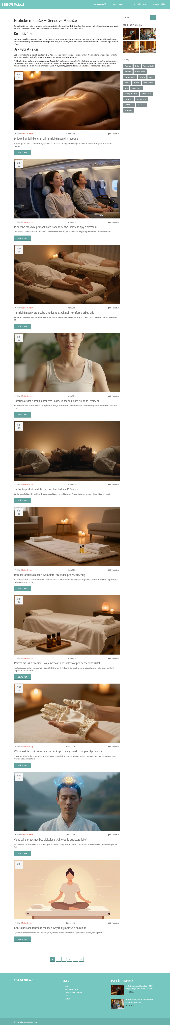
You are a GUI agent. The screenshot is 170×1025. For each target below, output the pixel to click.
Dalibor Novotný (27, 134)
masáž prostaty (148, 83)
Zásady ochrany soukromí (73, 992)
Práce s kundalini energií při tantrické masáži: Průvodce (46, 138)
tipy (126, 88)
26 (81, 959)
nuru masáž (129, 110)
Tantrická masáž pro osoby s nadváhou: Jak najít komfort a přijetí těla (54, 312)
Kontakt (67, 999)
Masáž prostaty (120, 4)
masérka (136, 83)
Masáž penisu (140, 4)
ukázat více (22, 152)
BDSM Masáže (159, 4)
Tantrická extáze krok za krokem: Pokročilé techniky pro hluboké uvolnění (56, 400)
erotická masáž (140, 71)
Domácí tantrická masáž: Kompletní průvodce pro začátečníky (49, 574)
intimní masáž (146, 94)
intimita (142, 77)
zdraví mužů (141, 105)
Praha (137, 66)
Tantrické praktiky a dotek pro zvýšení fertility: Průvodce (46, 489)
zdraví (151, 77)
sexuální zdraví (141, 99)
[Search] (153, 17)
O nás (66, 986)
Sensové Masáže (13, 4)
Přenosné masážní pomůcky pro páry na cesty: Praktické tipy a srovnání (55, 227)
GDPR (67, 996)
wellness (128, 71)
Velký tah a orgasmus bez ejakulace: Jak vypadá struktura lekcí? (51, 839)
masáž (127, 83)
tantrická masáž (148, 66)
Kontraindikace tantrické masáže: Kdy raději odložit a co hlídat (50, 927)
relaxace (128, 66)
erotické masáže (130, 77)
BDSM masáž (129, 105)
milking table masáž (131, 94)
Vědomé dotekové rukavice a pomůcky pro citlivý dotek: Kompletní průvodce (58, 751)
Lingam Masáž (99, 4)
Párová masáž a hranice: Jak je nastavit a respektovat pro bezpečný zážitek (57, 663)
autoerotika (128, 99)
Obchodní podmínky (71, 989)
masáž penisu (136, 88)
